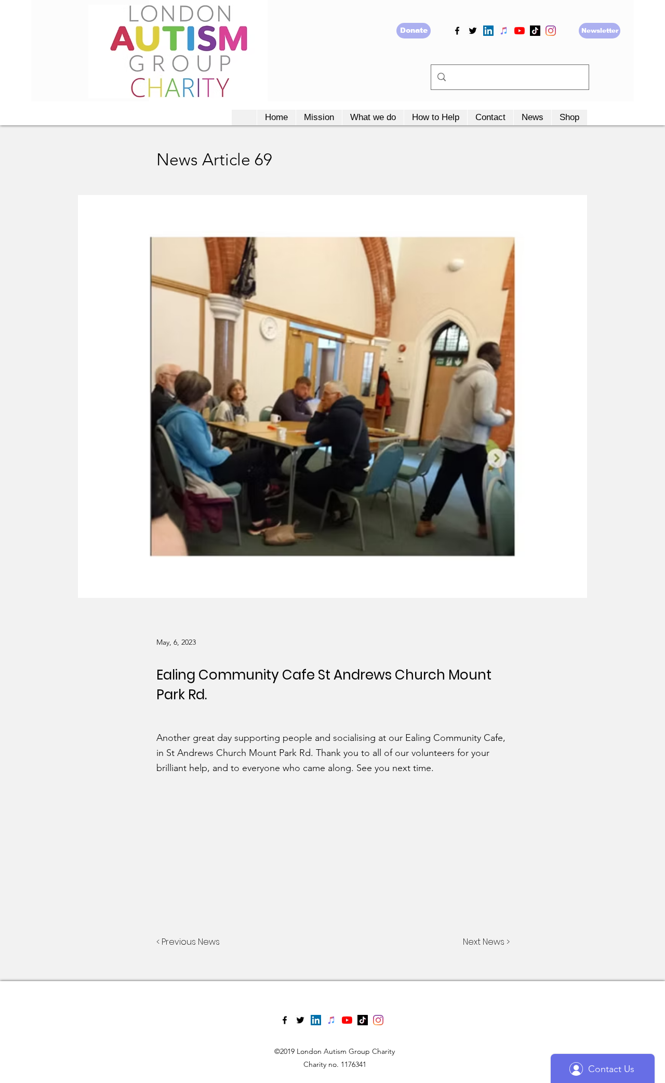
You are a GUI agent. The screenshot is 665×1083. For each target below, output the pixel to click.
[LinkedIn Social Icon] (488, 30)
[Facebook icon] (457, 30)
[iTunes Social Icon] (504, 30)
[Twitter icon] (473, 30)
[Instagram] (551, 30)
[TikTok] (535, 30)
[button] (319, 117)
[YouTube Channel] (519, 30)
